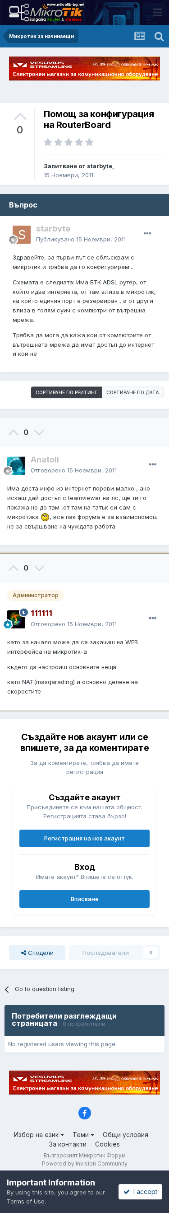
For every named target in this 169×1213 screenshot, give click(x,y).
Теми (82, 1134)
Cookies (107, 1144)
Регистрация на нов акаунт (84, 838)
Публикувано (81, 239)
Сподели (40, 952)
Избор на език (37, 1134)
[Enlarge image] (45, 516)
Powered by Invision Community (85, 1163)
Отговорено (74, 470)
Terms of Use (26, 1201)
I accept (143, 1191)
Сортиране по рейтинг (66, 392)
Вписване (85, 898)
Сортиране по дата (132, 392)
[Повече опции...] (147, 233)
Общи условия (125, 1134)
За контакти (68, 1144)
